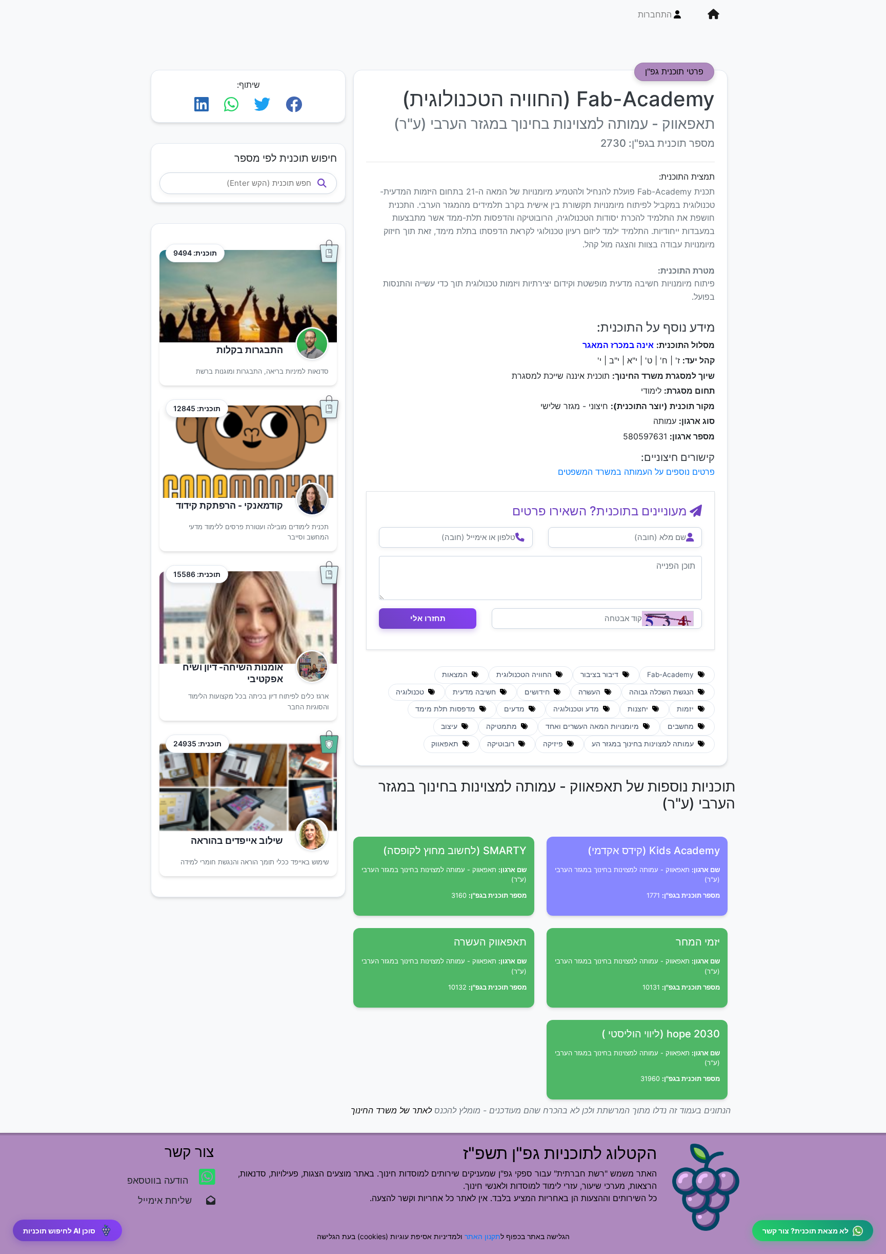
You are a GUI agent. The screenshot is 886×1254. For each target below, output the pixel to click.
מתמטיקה (502, 726)
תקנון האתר (482, 1236)
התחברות (655, 14)
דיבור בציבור (600, 674)
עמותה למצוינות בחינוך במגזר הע (644, 744)
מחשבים (682, 726)
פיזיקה (554, 744)
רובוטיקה (501, 744)
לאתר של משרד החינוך (391, 1110)
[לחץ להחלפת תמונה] (668, 618)
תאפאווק (445, 744)
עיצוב (450, 726)
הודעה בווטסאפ (159, 1180)
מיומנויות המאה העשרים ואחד (593, 726)
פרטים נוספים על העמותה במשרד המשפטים (636, 472)
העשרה (590, 692)
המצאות (456, 674)
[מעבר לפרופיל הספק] (309, 343)
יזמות (686, 709)
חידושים (538, 692)
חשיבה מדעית (475, 692)
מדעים (515, 709)
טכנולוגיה (411, 692)
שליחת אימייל (170, 1200)
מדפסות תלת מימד (446, 709)
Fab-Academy (671, 674)
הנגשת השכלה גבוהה (662, 692)
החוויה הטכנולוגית (525, 674)
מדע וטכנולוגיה (577, 709)
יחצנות (639, 709)
